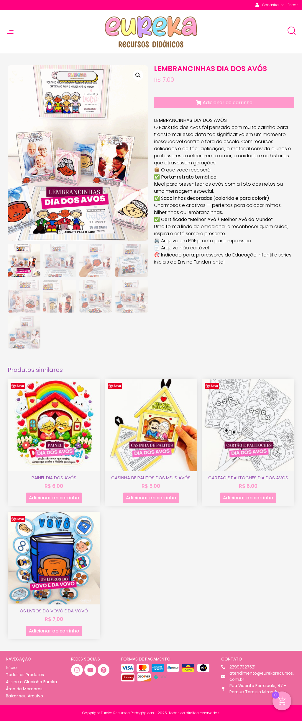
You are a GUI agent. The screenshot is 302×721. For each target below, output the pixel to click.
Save (20, 385)
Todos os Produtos (25, 675)
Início (11, 668)
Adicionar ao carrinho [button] (54, 498)
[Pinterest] (103, 670)
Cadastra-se (273, 4)
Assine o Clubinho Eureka (31, 682)
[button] (138, 75)
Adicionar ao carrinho (226, 102)
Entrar (293, 4)
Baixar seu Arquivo (24, 696)
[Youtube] (90, 670)
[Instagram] (77, 670)
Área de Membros (24, 689)
